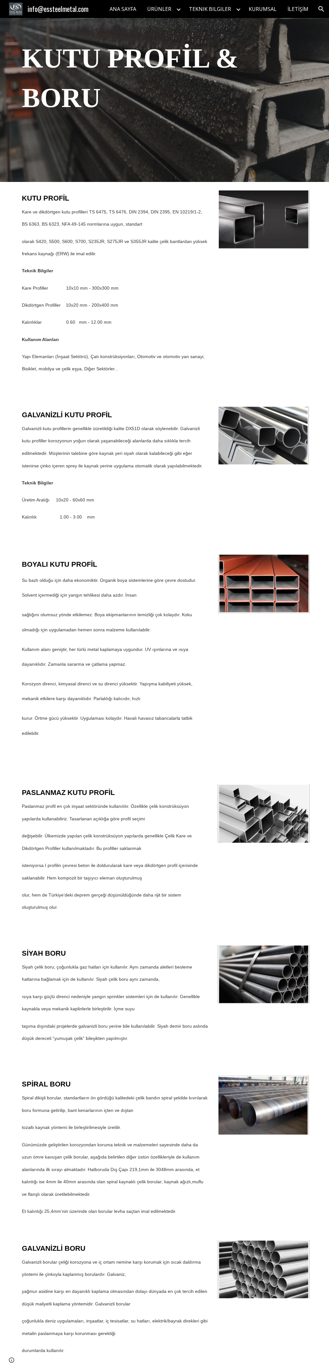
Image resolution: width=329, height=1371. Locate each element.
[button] (321, 9)
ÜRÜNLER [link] (159, 9)
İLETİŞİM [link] (298, 9)
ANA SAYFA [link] (123, 9)
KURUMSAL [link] (263, 9)
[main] (139, 100)
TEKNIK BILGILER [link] (210, 9)
